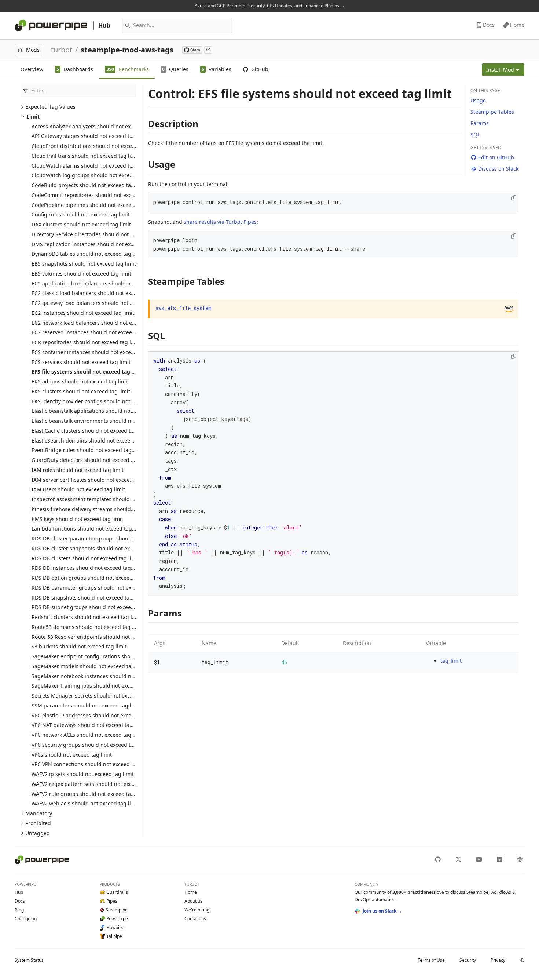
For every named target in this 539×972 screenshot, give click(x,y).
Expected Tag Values (50, 106)
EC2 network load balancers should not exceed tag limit (100, 322)
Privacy (498, 960)
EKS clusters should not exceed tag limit (81, 391)
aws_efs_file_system (183, 308)
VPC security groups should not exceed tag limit (90, 744)
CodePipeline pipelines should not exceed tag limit (94, 204)
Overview (32, 69)
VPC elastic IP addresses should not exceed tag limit (96, 715)
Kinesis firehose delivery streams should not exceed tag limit (106, 509)
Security (467, 960)
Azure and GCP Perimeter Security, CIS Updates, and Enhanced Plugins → (270, 6)
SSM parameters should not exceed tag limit (86, 705)
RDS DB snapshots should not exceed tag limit (88, 597)
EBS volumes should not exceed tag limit (81, 273)
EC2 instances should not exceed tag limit (83, 312)
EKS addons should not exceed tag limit (80, 381)
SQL (475, 134)
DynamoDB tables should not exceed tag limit (88, 253)
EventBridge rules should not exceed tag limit (88, 450)
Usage (478, 100)
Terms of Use (431, 960)
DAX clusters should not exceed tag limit (81, 224)
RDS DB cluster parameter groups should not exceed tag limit (107, 538)
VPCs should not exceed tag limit (72, 754)
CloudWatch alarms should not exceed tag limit (90, 165)
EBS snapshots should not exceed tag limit (84, 263)
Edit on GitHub (496, 157)
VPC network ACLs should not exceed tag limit (88, 734)
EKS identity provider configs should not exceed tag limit (101, 401)
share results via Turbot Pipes (220, 221)
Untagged (37, 833)
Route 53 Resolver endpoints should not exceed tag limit (101, 636)
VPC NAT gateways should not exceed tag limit (88, 724)
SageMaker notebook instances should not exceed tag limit (104, 676)
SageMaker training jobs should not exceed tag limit (96, 685)
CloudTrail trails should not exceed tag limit (85, 155)
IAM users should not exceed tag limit (78, 489)
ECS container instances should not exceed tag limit (95, 352)
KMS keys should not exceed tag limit (77, 519)
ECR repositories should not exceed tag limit (86, 342)
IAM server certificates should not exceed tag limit (93, 479)
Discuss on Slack (498, 168)
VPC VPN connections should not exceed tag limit (92, 764)
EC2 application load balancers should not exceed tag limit (104, 283)
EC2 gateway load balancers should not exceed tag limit (100, 302)
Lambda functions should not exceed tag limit (88, 528)
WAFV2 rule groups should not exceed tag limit (89, 793)
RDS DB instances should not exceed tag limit (87, 567)
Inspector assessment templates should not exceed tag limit (106, 499)
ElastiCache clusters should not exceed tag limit (90, 430)
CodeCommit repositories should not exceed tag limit (97, 195)
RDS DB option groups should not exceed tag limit (93, 577)
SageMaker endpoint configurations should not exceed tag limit (110, 656)
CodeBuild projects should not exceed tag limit (89, 185)
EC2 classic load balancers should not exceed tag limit (98, 293)
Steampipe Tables (492, 111)
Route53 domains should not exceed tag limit (87, 626)
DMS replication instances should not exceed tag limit (98, 244)
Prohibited (38, 823)
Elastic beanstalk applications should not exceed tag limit (102, 410)
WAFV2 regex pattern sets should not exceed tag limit (97, 783)
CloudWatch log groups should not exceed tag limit (95, 175)
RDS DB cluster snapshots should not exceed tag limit (98, 548)
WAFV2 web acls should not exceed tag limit (85, 803)
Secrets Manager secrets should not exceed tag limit (96, 695)
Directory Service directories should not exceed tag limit (100, 234)
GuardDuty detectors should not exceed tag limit (91, 459)
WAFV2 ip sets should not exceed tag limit (83, 774)
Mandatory (38, 813)
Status (29, 960)
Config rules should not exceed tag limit (81, 214)
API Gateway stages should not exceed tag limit (90, 135)
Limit (33, 116)
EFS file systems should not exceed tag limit (87, 371)
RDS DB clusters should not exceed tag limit (85, 558)
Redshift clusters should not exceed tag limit (87, 617)
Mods (33, 49)
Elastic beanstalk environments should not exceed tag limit (104, 420)
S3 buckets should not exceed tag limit (79, 646)
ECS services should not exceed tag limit (81, 361)
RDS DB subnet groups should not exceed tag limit (94, 607)
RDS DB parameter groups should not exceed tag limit (98, 587)
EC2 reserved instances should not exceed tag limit (94, 332)
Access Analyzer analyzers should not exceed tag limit (98, 126)
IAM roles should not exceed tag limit (78, 469)
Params (479, 123)
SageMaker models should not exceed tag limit (89, 666)
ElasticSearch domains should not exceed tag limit (93, 440)
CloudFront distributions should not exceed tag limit (96, 145)
